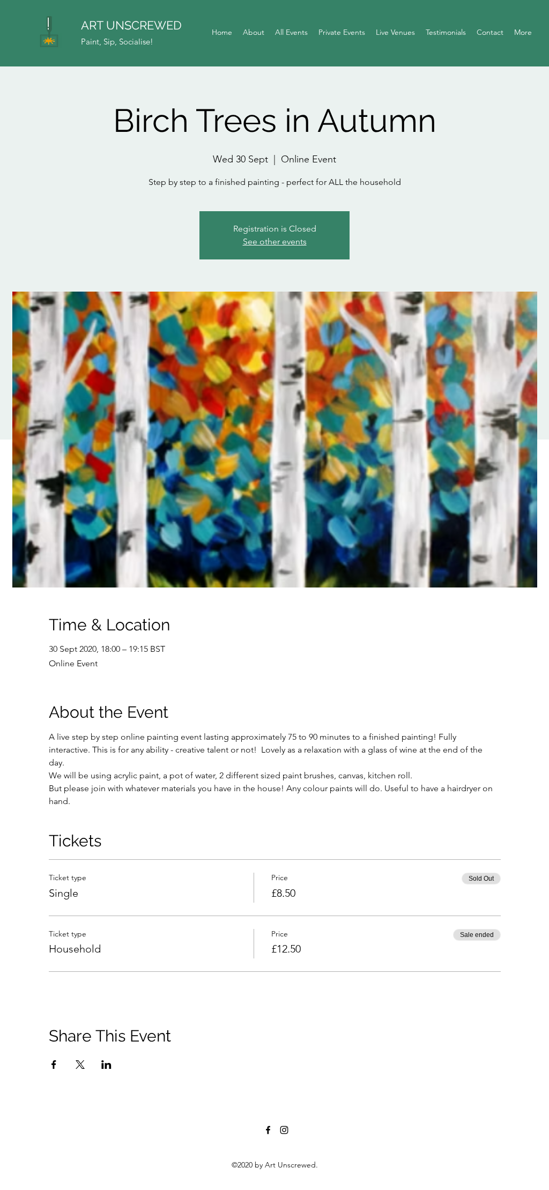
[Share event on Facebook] (54, 1064)
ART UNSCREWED (131, 25)
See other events (275, 241)
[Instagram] (284, 1130)
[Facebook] (268, 1130)
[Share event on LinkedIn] (106, 1064)
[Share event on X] (80, 1064)
